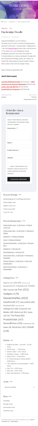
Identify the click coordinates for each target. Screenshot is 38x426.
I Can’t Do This (8, 212)
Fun (11, 28)
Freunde (12, 290)
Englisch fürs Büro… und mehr (16, 344)
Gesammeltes (15, 298)
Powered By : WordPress (9, 421)
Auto (17, 282)
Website (10, 158)
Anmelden (6, 401)
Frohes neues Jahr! (9, 209)
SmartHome (28, 323)
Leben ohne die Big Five (10, 87)
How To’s (10, 368)
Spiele (7, 327)
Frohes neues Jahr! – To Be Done (13, 231)
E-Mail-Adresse (13, 150)
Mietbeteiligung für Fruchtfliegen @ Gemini (16, 199)
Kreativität (25, 309)
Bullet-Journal (26, 283)
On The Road (16, 315)
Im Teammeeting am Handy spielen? (19, 359)
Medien (8, 312)
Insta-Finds (19, 305)
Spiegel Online (13, 48)
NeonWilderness (8, 252)
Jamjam (3, 97)
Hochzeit (9, 305)
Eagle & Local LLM (9, 206)
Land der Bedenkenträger (10, 82)
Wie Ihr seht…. (11, 349)
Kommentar (12, 128)
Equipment (9, 286)
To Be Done (19, 6)
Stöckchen (19, 327)
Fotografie (21, 286)
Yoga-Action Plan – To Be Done (13, 255)
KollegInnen (10, 308)
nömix (5, 240)
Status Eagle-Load (9, 202)
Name (9, 143)
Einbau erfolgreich (18, 236)
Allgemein (4, 28)
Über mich (10, 371)
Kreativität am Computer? (10, 89)
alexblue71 (16, 37)
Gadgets (11, 293)
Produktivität (13, 319)
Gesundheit (27, 302)
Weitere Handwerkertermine (30, 98)
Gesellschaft (11, 302)
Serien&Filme (12, 323)
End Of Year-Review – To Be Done (14, 267)
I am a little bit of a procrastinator (17, 363)
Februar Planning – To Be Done (13, 261)
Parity (32, 419)
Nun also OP (16, 249)
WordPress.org (8, 411)
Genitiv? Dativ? (12, 352)
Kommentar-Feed (9, 407)
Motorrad (20, 312)
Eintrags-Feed (7, 404)
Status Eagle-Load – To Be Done (14, 225)
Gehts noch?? (11, 356)
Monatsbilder (7, 269)
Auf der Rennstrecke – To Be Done (14, 243)
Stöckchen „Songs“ (13, 354)
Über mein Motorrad (13, 373)
